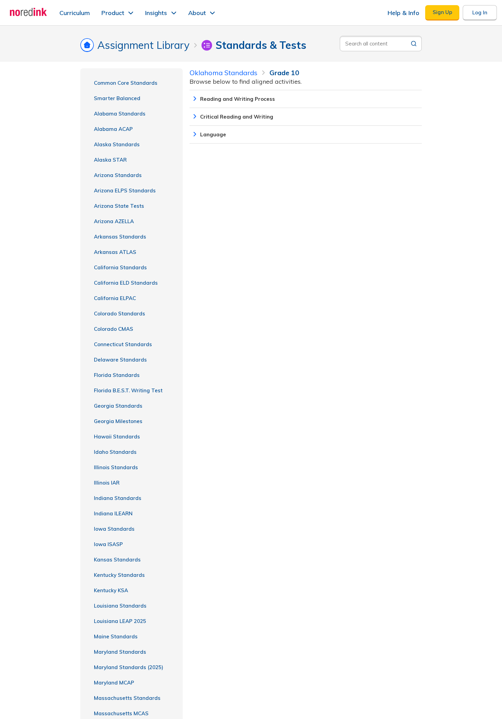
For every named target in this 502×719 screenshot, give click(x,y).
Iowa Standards (114, 529)
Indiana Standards (117, 498)
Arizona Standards (118, 175)
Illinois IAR (107, 482)
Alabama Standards (119, 113)
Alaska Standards (117, 144)
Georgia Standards (118, 406)
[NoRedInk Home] (28, 12)
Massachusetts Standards (127, 698)
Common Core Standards (125, 83)
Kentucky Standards (119, 575)
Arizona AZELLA (114, 221)
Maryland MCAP (114, 682)
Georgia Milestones (118, 421)
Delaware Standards (120, 359)
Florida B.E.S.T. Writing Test (128, 390)
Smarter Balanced (117, 98)
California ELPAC (115, 298)
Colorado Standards (119, 313)
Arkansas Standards (120, 236)
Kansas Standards (117, 559)
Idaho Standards (115, 452)
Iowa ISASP (108, 544)
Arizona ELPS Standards (125, 190)
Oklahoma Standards (223, 72)
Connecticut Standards (123, 344)
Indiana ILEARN (113, 513)
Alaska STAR (110, 160)
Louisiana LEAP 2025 (120, 621)
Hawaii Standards (117, 436)
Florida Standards (117, 375)
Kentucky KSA (111, 590)
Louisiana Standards (120, 605)
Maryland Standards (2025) (128, 667)
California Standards (120, 267)
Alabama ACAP (113, 129)
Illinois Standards (116, 467)
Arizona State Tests (119, 206)
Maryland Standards (120, 652)
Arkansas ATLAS (115, 252)
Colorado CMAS (113, 329)
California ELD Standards (126, 283)
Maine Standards (116, 636)
